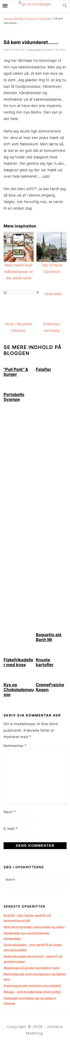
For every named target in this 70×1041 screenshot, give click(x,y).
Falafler (43, 369)
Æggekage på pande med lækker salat (32, 968)
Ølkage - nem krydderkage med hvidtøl (32, 992)
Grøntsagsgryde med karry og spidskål (32, 985)
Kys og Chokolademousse (19, 689)
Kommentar (15, 746)
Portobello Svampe (14, 397)
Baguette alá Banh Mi (48, 637)
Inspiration (45, 18)
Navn (10, 812)
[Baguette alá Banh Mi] (51, 629)
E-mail (10, 829)
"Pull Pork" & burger (16, 372)
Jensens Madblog (14, 18)
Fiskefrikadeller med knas (18, 662)
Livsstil (32, 18)
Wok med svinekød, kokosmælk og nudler (34, 927)
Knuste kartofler (44, 662)
